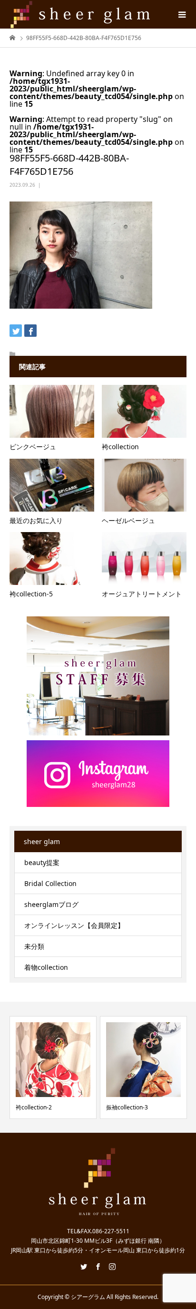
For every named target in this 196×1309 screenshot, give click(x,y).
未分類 (34, 946)
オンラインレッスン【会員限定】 (74, 925)
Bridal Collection (50, 883)
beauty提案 (41, 862)
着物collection (46, 967)
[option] (53, 1067)
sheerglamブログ (51, 904)
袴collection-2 (34, 1107)
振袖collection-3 (127, 1107)
